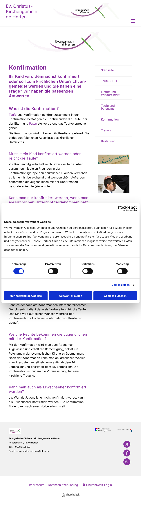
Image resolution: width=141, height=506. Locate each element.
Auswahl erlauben (70, 295)
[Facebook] (127, 453)
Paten (33, 123)
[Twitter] (127, 444)
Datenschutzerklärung (63, 485)
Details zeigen (120, 284)
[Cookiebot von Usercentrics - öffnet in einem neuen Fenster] (121, 208)
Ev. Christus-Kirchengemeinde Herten (21, 11)
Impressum (36, 485)
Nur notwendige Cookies (26, 295)
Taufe (13, 114)
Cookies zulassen (115, 295)
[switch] (53, 271)
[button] (86, 21)
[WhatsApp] (127, 462)
